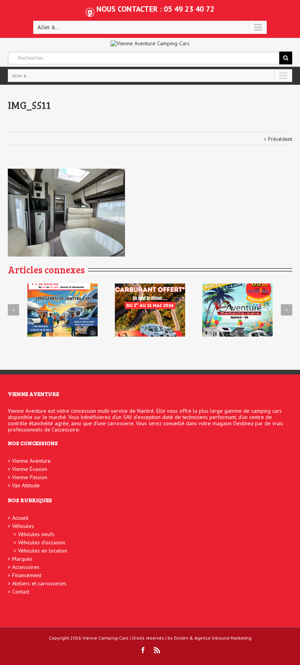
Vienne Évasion (29, 468)
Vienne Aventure (31, 460)
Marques (22, 558)
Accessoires (25, 567)
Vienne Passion (29, 477)
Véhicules (23, 526)
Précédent (280, 139)
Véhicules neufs (36, 534)
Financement (26, 575)
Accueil (20, 517)
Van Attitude (26, 485)
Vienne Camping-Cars (105, 638)
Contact (20, 591)
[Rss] (157, 650)
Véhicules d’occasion (41, 542)
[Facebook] (143, 650)
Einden (181, 638)
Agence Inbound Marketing (223, 638)
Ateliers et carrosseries (39, 583)
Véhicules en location (42, 550)
